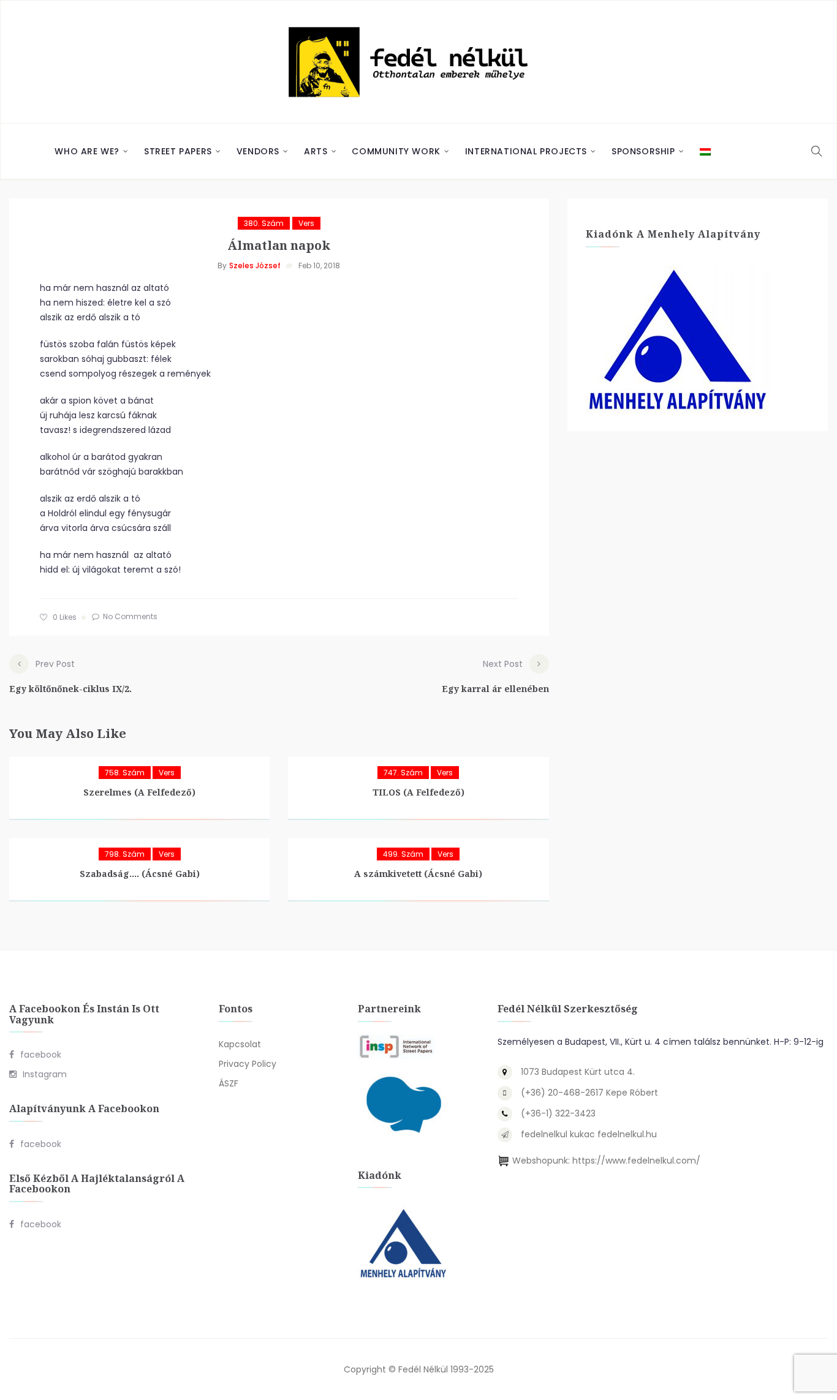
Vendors (258, 151)
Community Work (396, 151)
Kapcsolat (240, 1044)
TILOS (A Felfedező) (418, 792)
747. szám (403, 772)
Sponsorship (643, 151)
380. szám (264, 223)
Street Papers (178, 151)
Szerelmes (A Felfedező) (139, 792)
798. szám (125, 854)
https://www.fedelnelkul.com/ (636, 1160)
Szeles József (255, 265)
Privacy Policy (247, 1064)
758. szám (125, 772)
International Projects (526, 151)
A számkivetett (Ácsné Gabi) (418, 873)
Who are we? (87, 151)
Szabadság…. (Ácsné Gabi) (140, 873)
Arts (315, 151)
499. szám (403, 854)
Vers (306, 223)
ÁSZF (228, 1083)
